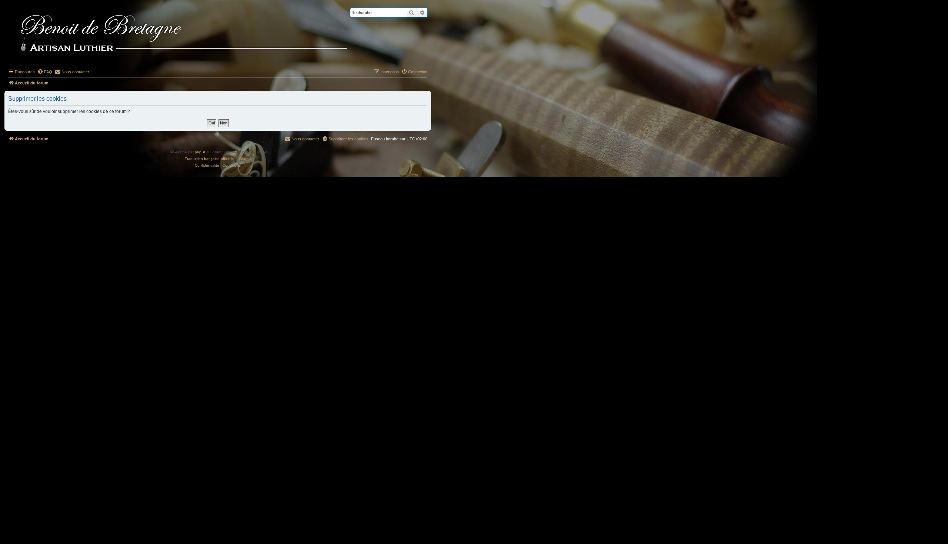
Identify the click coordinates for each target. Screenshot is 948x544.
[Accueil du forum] (195, 34)
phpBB (201, 152)
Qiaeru (245, 159)
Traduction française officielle (209, 159)
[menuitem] (44, 71)
